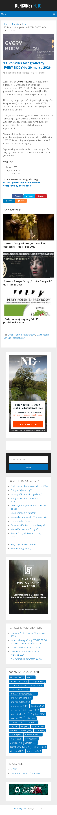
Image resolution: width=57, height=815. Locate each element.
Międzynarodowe (21, 730)
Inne (19, 72)
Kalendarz (11, 72)
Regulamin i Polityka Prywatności (26, 773)
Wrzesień (17, 751)
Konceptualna (18, 714)
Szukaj (28, 467)
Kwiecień (16, 718)
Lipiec (30, 718)
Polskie (33, 72)
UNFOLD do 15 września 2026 (25, 647)
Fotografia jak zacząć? (21, 490)
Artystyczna (37, 681)
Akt (30, 677)
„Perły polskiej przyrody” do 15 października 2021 (20, 321)
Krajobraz (37, 714)
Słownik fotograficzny (21, 548)
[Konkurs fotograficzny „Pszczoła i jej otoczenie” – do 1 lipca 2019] (28, 227)
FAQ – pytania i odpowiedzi (23, 544)
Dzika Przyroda (19, 689)
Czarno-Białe (18, 685)
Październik (33, 734)
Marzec (25, 72)
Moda (40, 730)
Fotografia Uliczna (20, 697)
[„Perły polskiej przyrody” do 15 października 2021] (28, 303)
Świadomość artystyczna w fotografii (28, 525)
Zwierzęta (34, 751)
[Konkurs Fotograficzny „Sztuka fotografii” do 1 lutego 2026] (28, 265)
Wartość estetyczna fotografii (24, 529)
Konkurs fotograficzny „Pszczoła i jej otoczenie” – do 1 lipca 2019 (24, 245)
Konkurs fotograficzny (25, 334)
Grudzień (37, 706)
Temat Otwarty (19, 746)
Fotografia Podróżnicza (23, 693)
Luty (14, 726)
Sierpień (16, 742)
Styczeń (30, 742)
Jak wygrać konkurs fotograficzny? (26, 494)
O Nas (14, 768)
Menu (3, 14)
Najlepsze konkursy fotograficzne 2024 (29, 486)
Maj (25, 726)
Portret (31, 738)
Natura (16, 734)
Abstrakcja (17, 677)
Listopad (16, 722)
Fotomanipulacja (20, 701)
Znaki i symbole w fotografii (23, 512)
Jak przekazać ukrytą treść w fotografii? (29, 517)
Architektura (18, 681)
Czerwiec (36, 685)
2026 (10, 334)
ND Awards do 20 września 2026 (26, 658)
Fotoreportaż (19, 706)
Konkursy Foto (20, 808)
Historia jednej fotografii (22, 521)
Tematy (41, 72)
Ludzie (31, 722)
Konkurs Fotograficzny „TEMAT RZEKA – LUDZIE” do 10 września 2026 (29, 642)
